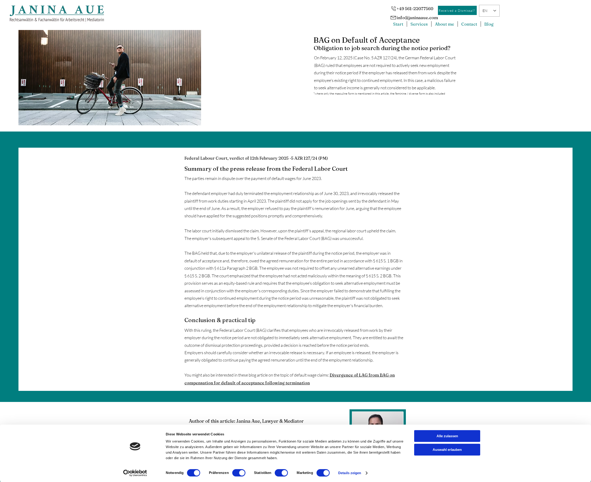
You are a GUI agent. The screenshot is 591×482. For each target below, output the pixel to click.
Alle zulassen (447, 436)
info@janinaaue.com (417, 17)
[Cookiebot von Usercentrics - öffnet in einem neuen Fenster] (135, 473)
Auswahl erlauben (447, 450)
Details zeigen (349, 473)
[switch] (238, 472)
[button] (419, 24)
